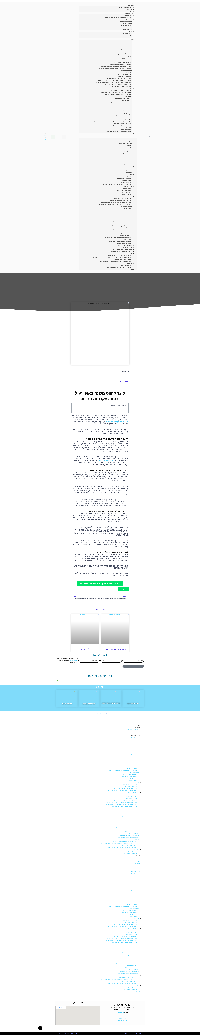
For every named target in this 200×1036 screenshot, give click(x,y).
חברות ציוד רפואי (128, 104)
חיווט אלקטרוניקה (128, 15)
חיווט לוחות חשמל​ (124, 100)
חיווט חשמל (128, 96)
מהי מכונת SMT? (126, 58)
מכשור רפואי (129, 19)
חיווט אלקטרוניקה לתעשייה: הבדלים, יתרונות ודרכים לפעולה (116, 92)
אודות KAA (131, 5)
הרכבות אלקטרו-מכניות (126, 27)
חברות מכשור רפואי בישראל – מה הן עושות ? (119, 106)
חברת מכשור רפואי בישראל (124, 108)
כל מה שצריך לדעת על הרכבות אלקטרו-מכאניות (119, 131)
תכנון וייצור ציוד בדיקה (126, 25)
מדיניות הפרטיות (73, 660)
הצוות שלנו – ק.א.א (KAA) (125, 7)
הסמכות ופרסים (128, 9)
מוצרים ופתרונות (129, 13)
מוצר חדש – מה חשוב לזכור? (123, 43)
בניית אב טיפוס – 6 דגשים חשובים (122, 62)
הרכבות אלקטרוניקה (126, 129)
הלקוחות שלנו (129, 35)
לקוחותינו (131, 31)
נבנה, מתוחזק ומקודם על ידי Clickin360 (134, 1033)
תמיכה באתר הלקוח (127, 29)
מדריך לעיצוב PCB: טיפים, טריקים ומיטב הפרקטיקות (118, 84)
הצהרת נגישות (122, 1018)
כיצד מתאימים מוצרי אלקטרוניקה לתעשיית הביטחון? (118, 94)
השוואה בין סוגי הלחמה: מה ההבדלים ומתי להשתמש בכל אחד (115, 125)
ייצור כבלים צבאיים (127, 23)
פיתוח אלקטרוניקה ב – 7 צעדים (123, 53)
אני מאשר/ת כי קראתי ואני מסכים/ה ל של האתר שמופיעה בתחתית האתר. (67, 660)
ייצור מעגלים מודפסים (126, 70)
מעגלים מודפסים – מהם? (124, 76)
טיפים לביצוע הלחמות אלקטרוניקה (122, 123)
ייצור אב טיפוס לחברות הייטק (125, 21)
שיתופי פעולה (129, 37)
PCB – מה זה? (127, 72)
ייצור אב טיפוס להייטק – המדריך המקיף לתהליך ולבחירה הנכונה (115, 68)
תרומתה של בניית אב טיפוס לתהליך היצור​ (120, 64)
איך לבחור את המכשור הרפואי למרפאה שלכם (121, 116)
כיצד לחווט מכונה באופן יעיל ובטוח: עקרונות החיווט (118, 102)
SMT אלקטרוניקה (126, 56)
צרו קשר (131, 133)
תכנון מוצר (129, 41)
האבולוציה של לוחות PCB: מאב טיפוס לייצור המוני (118, 78)
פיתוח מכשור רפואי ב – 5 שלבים (123, 54)
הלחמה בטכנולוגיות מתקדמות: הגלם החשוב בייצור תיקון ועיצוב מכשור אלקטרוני (111, 121)
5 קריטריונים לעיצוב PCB (124, 74)
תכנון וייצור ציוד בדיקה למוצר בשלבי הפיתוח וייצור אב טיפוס (116, 66)
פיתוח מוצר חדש (126, 45)
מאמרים (132, 39)
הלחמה (130, 117)
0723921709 (120, 1012)
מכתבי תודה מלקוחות (127, 33)
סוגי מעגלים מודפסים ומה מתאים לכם (121, 86)
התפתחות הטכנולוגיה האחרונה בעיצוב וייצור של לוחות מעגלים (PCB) (113, 82)
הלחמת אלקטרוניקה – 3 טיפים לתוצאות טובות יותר (118, 119)
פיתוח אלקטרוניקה (127, 51)
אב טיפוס (130, 60)
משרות (130, 11)
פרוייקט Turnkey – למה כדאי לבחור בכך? (122, 114)
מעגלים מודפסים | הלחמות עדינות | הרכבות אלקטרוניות (118, 17)
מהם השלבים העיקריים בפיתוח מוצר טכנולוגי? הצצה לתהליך (116, 49)
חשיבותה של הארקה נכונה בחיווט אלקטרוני (120, 90)
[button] (108, 137)
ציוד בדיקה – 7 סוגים (127, 112)
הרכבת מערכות (128, 127)
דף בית (132, 3)
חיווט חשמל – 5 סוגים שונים (122, 98)
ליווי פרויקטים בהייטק (125, 47)
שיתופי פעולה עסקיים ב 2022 (125, 110)
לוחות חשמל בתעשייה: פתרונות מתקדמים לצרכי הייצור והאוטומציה (114, 80)
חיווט (131, 88)
